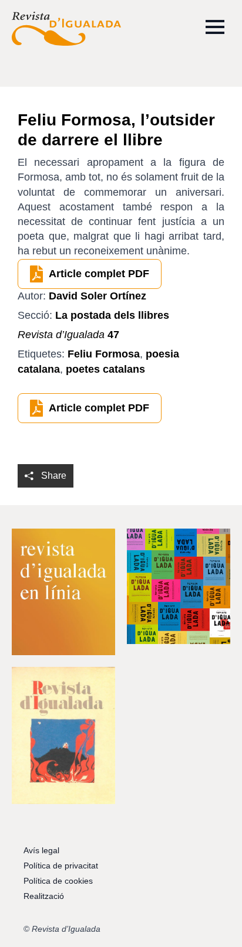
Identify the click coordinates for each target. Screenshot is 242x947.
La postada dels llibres (112, 315)
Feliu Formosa (104, 354)
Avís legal (41, 850)
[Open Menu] (215, 27)
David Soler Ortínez (97, 296)
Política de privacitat (60, 865)
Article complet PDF (99, 274)
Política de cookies (58, 880)
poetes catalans (105, 369)
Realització (43, 896)
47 (68, 334)
